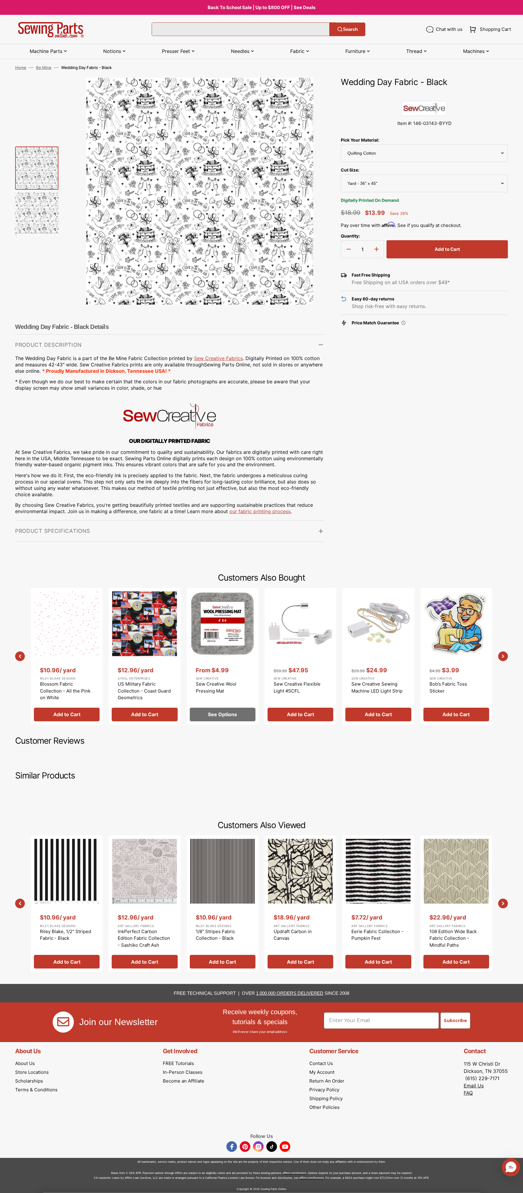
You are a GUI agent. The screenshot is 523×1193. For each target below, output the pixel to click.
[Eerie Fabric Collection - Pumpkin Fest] (378, 903)
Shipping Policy (326, 1098)
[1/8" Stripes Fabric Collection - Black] (222, 903)
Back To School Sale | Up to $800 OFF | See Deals (261, 7)
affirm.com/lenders (294, 1173)
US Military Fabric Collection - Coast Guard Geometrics (144, 690)
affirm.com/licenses (311, 1177)
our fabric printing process (260, 511)
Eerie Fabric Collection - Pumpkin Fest (377, 935)
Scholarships (29, 1081)
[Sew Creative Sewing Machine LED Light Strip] (378, 656)
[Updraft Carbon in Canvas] (300, 903)
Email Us (474, 1086)
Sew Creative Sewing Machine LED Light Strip (377, 687)
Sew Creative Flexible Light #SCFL (297, 687)
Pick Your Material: (360, 140)
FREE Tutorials (178, 1063)
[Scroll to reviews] (424, 95)
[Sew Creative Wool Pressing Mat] (222, 656)
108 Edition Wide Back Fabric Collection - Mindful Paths (453, 938)
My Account (321, 1072)
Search (350, 29)
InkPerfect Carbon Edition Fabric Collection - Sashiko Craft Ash (144, 938)
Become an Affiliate (183, 1081)
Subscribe (455, 1020)
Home (20, 67)
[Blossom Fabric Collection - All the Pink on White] (67, 656)
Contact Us (321, 1063)
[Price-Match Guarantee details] (403, 323)
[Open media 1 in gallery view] (310, 91)
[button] (489, 29)
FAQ (468, 1093)
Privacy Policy (324, 1090)
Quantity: (350, 235)
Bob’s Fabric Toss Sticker (448, 687)
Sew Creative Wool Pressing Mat (216, 687)
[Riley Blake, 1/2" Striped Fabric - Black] (67, 903)
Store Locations (32, 1072)
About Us (25, 1063)
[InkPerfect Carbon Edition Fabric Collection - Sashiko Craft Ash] (144, 903)
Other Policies (324, 1107)
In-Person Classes (182, 1072)
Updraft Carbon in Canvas (293, 935)
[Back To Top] (514, 1184)
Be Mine (43, 67)
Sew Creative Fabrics (218, 358)
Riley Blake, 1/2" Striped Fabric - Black (65, 935)
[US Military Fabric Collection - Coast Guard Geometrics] (144, 656)
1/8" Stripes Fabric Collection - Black (215, 935)
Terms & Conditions (36, 1090)
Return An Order (326, 1081)
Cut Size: (350, 169)
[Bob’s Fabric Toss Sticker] (456, 656)
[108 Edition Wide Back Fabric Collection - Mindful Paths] (456, 903)
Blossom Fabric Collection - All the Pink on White (65, 690)
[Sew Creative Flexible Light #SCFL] (300, 656)
